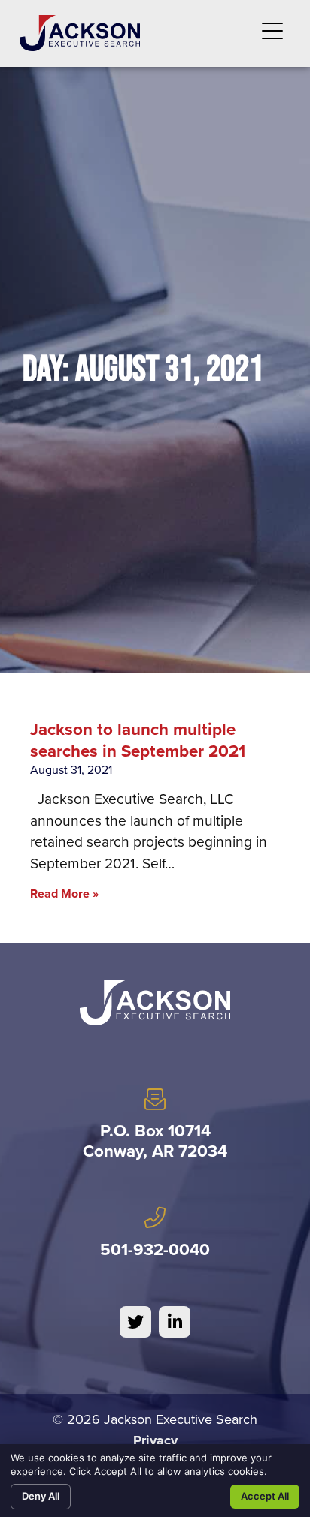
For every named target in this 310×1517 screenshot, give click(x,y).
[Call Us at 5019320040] (155, 1217)
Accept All (265, 1496)
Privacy (155, 1440)
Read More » (64, 893)
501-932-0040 (155, 1249)
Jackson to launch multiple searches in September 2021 (137, 740)
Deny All (40, 1496)
